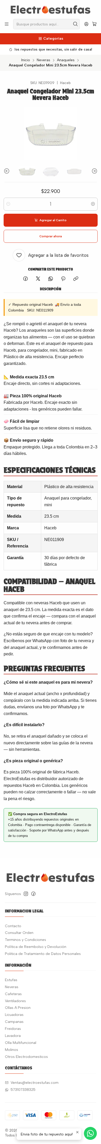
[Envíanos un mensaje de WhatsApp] (90, 1133)
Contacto (13, 926)
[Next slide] (94, 171)
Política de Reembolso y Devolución (35, 947)
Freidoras (13, 1029)
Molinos (11, 1050)
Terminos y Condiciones (25, 940)
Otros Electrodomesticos (26, 1057)
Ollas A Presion (18, 1008)
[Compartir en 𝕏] (38, 279)
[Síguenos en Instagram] (25, 893)
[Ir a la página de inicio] (50, 9)
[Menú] (6, 24)
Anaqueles (66, 60)
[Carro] (94, 24)
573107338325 (23, 1089)
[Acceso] (86, 24)
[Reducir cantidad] (8, 204)
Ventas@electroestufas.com (35, 1082)
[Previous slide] (7, 171)
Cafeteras (13, 994)
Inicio (25, 60)
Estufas (11, 980)
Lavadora (13, 1036)
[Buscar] (75, 24)
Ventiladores (15, 1001)
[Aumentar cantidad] (93, 204)
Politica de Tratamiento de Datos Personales (43, 954)
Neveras (43, 60)
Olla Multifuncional (20, 1043)
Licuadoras (14, 1015)
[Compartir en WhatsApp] (50, 279)
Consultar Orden (19, 933)
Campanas (14, 1022)
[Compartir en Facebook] (25, 279)
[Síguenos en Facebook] (33, 893)
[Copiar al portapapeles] (75, 279)
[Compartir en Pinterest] (63, 279)
